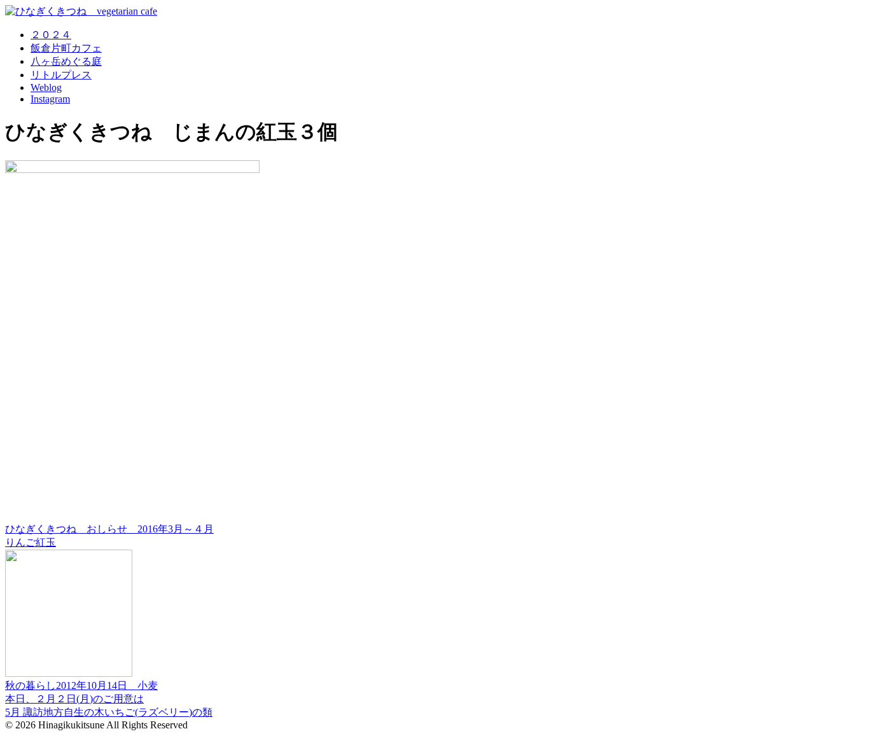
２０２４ (51, 34)
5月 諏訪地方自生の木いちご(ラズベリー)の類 (108, 712)
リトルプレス (61, 74)
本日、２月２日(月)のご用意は (74, 698)
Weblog (46, 87)
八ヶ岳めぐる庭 (66, 61)
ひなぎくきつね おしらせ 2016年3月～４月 (109, 529)
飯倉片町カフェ (66, 48)
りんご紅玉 (30, 542)
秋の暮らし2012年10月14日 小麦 (81, 685)
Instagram (50, 99)
